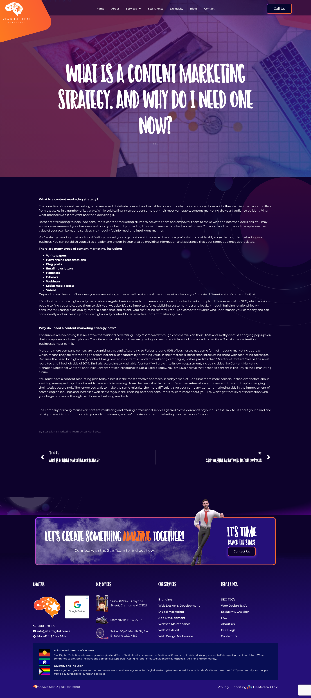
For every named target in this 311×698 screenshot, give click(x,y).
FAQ (224, 618)
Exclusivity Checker (235, 611)
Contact (209, 8)
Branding (165, 599)
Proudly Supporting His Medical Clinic (248, 687)
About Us (228, 624)
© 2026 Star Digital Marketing (59, 686)
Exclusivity (176, 8)
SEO (155, 143)
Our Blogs (228, 630)
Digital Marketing (171, 611)
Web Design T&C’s (234, 605)
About (115, 8)
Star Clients (155, 8)
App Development (171, 618)
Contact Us (229, 636)
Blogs (193, 8)
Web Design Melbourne (175, 636)
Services (131, 8)
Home (100, 8)
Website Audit (168, 630)
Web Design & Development (179, 605)
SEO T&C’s (228, 599)
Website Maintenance (174, 624)
